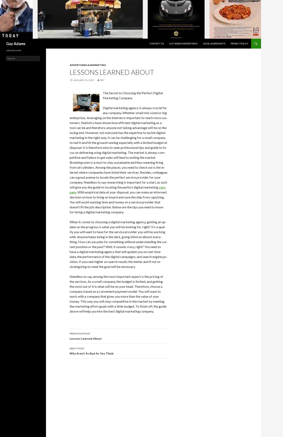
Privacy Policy (239, 43)
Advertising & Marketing (88, 65)
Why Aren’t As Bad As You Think (92, 351)
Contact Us (157, 43)
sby (102, 80)
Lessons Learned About (86, 336)
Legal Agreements (214, 43)
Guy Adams (15, 43)
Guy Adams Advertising (183, 43)
